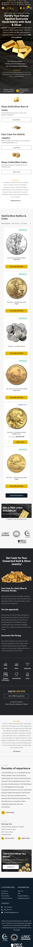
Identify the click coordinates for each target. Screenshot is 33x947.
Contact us (4, 891)
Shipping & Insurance (24, 898)
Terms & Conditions (6, 898)
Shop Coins (16, 172)
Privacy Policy (5, 896)
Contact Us (10, 867)
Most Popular (5, 223)
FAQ (19, 893)
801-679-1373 (19, 691)
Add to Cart (20, 442)
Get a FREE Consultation (16, 696)
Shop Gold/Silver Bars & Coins (14, 108)
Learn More (16, 148)
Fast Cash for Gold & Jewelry (13, 136)
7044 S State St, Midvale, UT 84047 (24, 90)
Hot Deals (24, 223)
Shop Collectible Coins (14, 162)
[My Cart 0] (27, 8)
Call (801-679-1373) (16, 267)
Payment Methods (23, 896)
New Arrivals (15, 223)
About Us (20, 891)
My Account (4, 893)
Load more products (16, 495)
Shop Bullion (16, 120)
